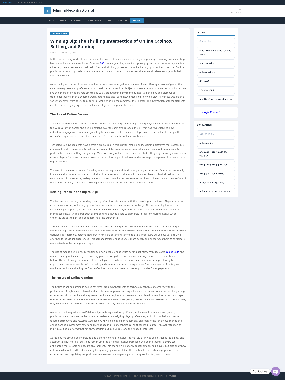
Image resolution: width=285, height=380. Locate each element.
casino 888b (172, 251)
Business (76, 20)
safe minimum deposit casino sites (215, 52)
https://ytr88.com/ (208, 112)
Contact (137, 20)
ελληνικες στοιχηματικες (213, 164)
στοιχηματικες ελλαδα (211, 173)
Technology (93, 20)
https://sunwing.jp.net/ (211, 182)
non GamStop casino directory (215, 99)
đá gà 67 (204, 81)
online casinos (207, 72)
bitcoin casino (206, 63)
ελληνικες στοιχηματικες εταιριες (213, 153)
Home (52, 20)
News (63, 20)
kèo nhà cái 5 (206, 90)
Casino (122, 20)
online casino (206, 143)
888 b (103, 63)
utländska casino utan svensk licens (215, 193)
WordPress (175, 375)
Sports (110, 20)
